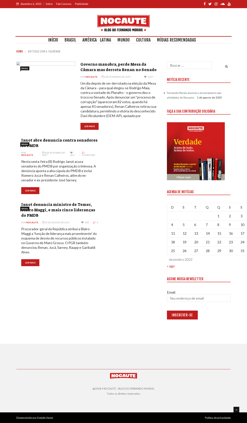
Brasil (70, 39)
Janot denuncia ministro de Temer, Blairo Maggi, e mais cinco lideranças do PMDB (58, 210)
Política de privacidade (218, 417)
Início (53, 39)
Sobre (49, 3)
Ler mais (89, 126)
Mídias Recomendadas (176, 39)
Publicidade (81, 3)
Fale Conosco (63, 3)
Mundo (123, 39)
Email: (171, 292)
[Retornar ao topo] (236, 410)
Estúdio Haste (45, 417)
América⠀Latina (96, 39)
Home (19, 51)
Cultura (143, 39)
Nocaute (91, 76)
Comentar (88, 155)
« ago (171, 266)
